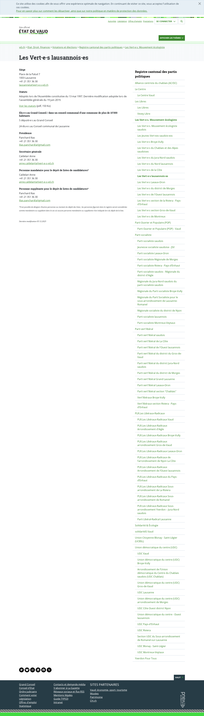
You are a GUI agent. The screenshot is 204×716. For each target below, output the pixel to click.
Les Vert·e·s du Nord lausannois (155, 163)
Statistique (25, 706)
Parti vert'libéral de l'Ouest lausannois (158, 347)
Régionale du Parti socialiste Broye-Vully (159, 291)
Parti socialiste (143, 235)
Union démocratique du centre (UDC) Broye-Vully (158, 561)
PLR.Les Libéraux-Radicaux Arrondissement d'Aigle (152, 427)
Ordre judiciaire (28, 691)
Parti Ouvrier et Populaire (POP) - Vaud (159, 228)
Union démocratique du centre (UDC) (156, 547)
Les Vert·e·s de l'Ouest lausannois (156, 194)
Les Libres (140, 101)
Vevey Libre (143, 113)
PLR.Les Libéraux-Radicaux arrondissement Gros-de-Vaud (154, 443)
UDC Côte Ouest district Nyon (154, 608)
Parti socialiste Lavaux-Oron (153, 253)
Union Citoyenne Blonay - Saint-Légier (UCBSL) (156, 539)
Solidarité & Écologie (146, 525)
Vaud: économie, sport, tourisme (108, 690)
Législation (122, 21)
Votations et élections (64, 47)
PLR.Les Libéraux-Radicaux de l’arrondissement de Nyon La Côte (156, 459)
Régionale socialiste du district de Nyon (159, 310)
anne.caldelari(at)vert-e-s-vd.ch (36, 163)
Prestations (148, 21)
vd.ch (22, 47)
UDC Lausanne (145, 592)
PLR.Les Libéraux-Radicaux (150, 413)
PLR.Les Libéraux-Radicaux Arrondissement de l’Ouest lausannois (158, 468)
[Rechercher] (181, 21)
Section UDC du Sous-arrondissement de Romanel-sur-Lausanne (158, 638)
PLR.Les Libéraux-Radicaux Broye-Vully (158, 435)
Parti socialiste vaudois (150, 241)
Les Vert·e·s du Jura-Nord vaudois (156, 157)
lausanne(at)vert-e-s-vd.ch (33, 85)
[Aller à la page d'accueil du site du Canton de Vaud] (52, 30)
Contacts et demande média (69, 684)
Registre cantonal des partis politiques (101, 47)
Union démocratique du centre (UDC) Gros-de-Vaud (158, 584)
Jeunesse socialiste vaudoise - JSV (156, 247)
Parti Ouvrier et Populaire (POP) (153, 222)
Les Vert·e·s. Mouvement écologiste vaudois (157, 127)
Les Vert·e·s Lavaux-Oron (151, 182)
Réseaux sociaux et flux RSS (69, 691)
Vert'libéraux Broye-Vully (151, 397)
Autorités (112, 21)
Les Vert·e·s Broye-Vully (150, 141)
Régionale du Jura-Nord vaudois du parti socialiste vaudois (157, 283)
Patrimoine (96, 697)
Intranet (58, 702)
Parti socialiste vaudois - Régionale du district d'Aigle (158, 273)
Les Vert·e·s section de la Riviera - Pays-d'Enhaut (159, 202)
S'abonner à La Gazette (67, 688)
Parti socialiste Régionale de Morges (157, 259)
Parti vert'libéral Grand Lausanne (156, 379)
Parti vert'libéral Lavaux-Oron (153, 385)
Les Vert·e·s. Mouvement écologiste (145, 47)
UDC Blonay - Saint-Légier (151, 646)
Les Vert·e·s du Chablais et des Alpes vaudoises (157, 149)
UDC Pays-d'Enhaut (148, 624)
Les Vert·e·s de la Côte (149, 170)
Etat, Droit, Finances (38, 47)
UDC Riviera (144, 630)
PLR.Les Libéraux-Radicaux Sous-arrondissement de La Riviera (155, 488)
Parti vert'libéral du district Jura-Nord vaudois (158, 365)
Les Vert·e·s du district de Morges (156, 188)
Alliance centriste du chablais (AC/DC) (156, 83)
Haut (178, 677)
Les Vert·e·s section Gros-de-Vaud (156, 210)
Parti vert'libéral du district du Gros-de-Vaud (159, 355)
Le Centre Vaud (146, 95)
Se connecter (164, 21)
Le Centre (140, 89)
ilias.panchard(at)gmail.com (34, 144)
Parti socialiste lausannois (152, 316)
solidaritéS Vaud (144, 531)
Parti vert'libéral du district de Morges (158, 373)
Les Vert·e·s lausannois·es (152, 176)
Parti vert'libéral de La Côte (152, 341)
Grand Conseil (27, 684)
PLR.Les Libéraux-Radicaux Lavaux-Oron (159, 451)
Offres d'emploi (135, 21)
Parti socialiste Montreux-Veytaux (156, 322)
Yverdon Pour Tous (146, 658)
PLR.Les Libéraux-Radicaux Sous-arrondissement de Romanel (155, 498)
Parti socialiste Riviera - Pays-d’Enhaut (158, 265)
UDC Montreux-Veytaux (150, 652)
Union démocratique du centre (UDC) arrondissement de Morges (158, 600)
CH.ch (93, 700)
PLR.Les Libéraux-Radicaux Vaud (155, 419)
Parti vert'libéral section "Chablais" (156, 391)
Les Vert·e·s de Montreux (151, 216)
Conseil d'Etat (26, 688)
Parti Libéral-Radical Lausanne (154, 519)
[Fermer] (199, 3)
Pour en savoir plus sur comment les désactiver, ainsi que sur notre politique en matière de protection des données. (81, 11)
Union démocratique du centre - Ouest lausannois (159, 616)
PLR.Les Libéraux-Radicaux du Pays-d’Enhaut (157, 478)
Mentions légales (63, 695)
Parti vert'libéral (144, 329)
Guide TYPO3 (61, 698)
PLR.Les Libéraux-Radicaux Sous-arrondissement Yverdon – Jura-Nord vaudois (158, 509)
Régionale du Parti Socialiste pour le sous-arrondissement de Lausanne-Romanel (157, 301)
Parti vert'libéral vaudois (151, 335)
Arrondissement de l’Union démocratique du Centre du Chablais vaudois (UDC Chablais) (158, 573)
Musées (94, 693)
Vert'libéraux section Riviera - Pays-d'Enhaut (157, 405)
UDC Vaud (143, 553)
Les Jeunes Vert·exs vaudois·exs (155, 135)
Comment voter (28, 695)
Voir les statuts (27, 106)
